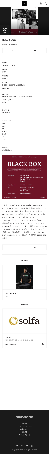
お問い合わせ (24, 429)
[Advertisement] (24, 382)
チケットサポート (24, 435)
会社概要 (24, 432)
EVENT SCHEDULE (10, 344)
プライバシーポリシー (24, 426)
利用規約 (24, 423)
